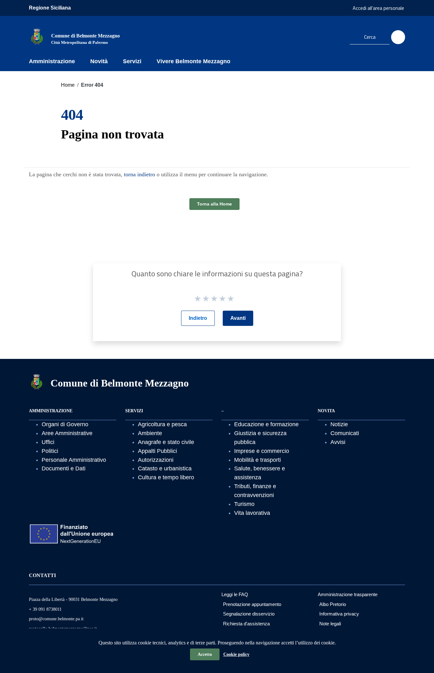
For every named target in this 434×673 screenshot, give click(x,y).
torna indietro (139, 174)
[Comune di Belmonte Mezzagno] (37, 36)
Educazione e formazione (266, 424)
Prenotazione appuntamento (252, 604)
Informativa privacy (339, 613)
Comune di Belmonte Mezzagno (120, 383)
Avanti (238, 318)
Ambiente (150, 433)
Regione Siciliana (50, 7)
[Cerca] (398, 37)
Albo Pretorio (332, 604)
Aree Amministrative (67, 433)
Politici (50, 451)
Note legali (330, 623)
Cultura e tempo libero (166, 477)
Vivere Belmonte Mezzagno (193, 61)
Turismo (244, 504)
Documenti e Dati (63, 468)
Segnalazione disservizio (249, 613)
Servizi (132, 61)
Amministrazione (52, 61)
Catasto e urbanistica (165, 468)
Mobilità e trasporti (257, 460)
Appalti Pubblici (157, 451)
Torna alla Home (214, 203)
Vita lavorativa (252, 513)
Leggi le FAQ (234, 594)
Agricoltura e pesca (162, 424)
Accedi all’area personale (378, 8)
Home (68, 85)
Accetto (205, 654)
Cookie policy (236, 654)
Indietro (198, 318)
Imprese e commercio (261, 451)
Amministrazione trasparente (347, 594)
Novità (99, 61)
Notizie (339, 424)
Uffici (48, 442)
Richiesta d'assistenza (246, 623)
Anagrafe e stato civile (166, 442)
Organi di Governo (65, 424)
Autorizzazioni (155, 460)
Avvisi (337, 442)
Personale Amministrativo (74, 460)
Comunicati (344, 433)
